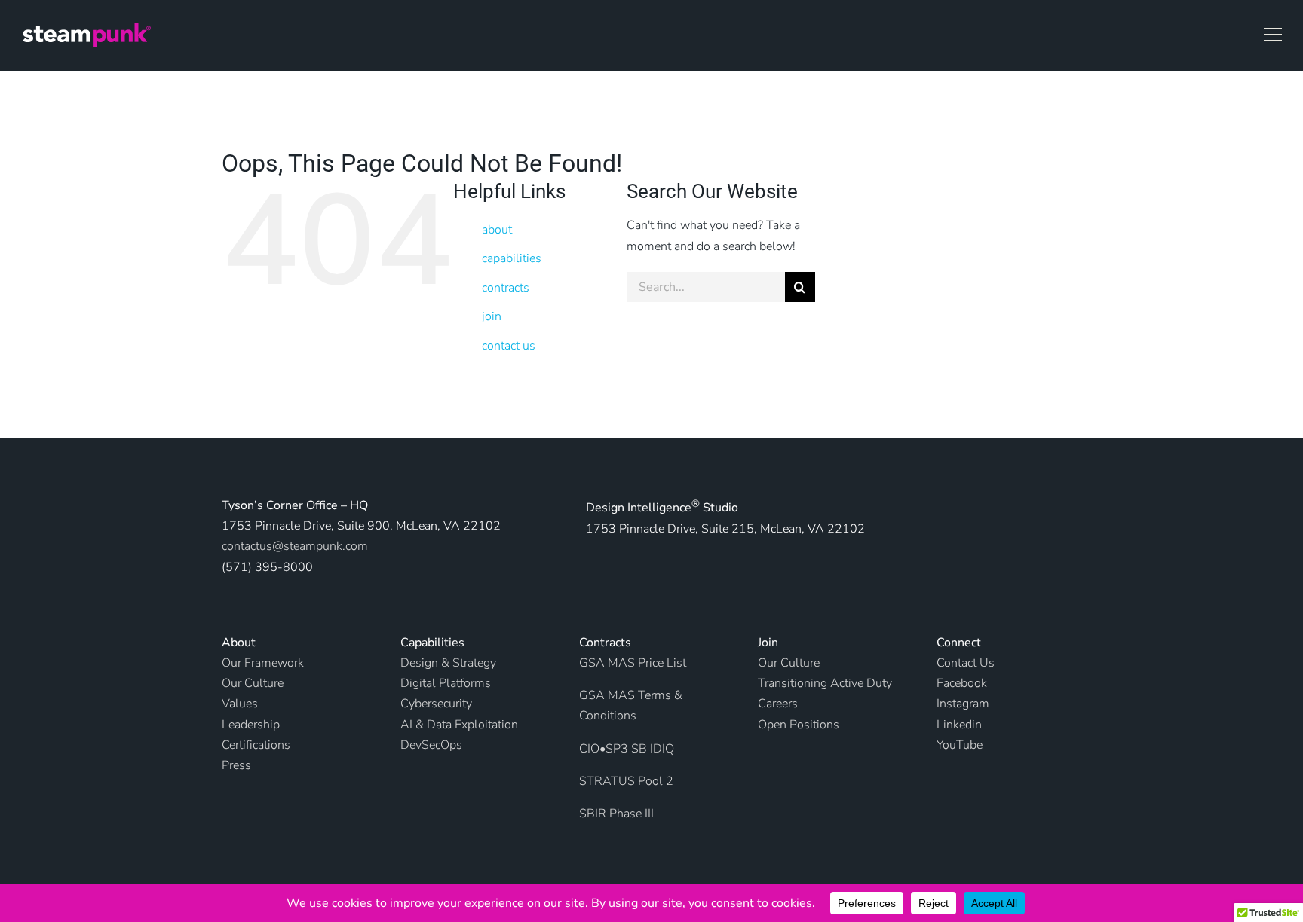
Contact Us (966, 663)
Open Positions (798, 724)
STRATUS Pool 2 (626, 781)
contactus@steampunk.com (295, 546)
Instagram (963, 703)
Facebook (962, 683)
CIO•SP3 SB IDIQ (626, 748)
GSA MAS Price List (632, 663)
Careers (778, 703)
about (497, 229)
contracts (505, 287)
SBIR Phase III (616, 813)
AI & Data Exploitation (459, 724)
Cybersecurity (436, 703)
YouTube (960, 745)
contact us (508, 345)
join (491, 316)
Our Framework (263, 663)
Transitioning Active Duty (825, 683)
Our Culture (789, 663)
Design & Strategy (448, 663)
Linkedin (959, 724)
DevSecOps (431, 745)
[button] (1273, 35)
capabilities (511, 258)
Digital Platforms (445, 683)
